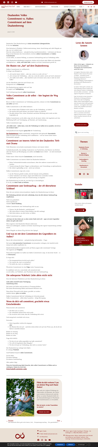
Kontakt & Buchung (70, 6)
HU (94, 6)
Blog (80, 6)
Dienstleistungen (40, 6)
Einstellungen (81, 444)
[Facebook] (80, 174)
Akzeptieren (60, 444)
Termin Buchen (44, 412)
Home (18, 6)
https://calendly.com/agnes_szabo (16, 369)
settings (48, 445)
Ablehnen (70, 444)
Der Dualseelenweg (12, 133)
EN (88, 6)
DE (91, 6)
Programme (54, 6)
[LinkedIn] (88, 174)
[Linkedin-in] (46, 440)
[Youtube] (50, 440)
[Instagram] (84, 174)
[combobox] (84, 132)
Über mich (27, 6)
